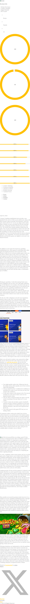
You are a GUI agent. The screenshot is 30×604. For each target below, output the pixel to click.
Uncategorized (8, 565)
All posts (2, 600)
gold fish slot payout (12, 362)
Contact (5, 198)
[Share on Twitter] (15, 597)
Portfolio (5, 197)
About (4, 196)
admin (15, 565)
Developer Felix (3, 3)
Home (4, 194)
